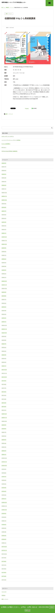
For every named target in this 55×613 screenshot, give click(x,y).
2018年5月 (4, 528)
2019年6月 (4, 480)
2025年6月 (4, 214)
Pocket (27, 108)
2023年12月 (4, 281)
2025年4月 (4, 222)
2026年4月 (4, 177)
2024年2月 (4, 273)
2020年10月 (4, 421)
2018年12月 (4, 502)
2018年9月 (4, 513)
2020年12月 (4, 413)
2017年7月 (4, 565)
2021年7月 (4, 388)
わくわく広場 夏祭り (6, 143)
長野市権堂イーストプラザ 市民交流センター (14, 2)
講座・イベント (9, 114)
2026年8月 (4, 163)
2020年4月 (4, 443)
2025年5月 (4, 218)
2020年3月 (4, 447)
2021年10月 (4, 377)
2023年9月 (4, 292)
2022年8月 (4, 340)
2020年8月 (4, 428)
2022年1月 (4, 365)
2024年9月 (4, 247)
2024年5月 (4, 262)
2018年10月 (4, 509)
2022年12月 (4, 325)
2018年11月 (4, 506)
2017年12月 (4, 546)
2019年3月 (4, 491)
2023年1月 (4, 321)
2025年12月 (4, 192)
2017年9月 (4, 557)
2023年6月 (4, 303)
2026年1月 (4, 188)
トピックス (4, 591)
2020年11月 (4, 417)
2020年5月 (4, 439)
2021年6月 (4, 391)
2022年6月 (4, 347)
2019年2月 (4, 495)
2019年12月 (4, 458)
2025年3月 (4, 225)
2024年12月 (4, 236)
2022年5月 (4, 351)
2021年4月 (4, 399)
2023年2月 (4, 318)
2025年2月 (4, 229)
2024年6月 (4, 259)
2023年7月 (4, 299)
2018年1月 (4, 542)
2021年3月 (4, 402)
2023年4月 (4, 310)
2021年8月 (4, 384)
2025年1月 (4, 233)
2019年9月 (4, 469)
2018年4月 (4, 531)
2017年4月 (4, 576)
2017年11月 (4, 550)
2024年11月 (4, 240)
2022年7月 (4, 343)
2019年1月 (4, 498)
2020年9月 (4, 424)
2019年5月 (4, 484)
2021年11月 (4, 373)
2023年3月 (4, 314)
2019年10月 (4, 465)
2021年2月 (4, 406)
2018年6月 (4, 524)
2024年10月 (4, 244)
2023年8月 (4, 295)
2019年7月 (4, 476)
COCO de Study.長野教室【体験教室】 (10, 151)
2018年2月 (4, 539)
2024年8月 (4, 251)
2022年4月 (4, 354)
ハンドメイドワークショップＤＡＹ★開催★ (11, 140)
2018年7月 (4, 520)
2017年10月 (4, 554)
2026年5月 (4, 174)
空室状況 (3, 595)
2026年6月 (4, 170)
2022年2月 (4, 362)
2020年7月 (4, 432)
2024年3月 (4, 270)
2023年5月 (4, 306)
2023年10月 (4, 288)
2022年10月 (4, 332)
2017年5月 (4, 572)
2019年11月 (4, 461)
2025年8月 (4, 207)
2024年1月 (4, 277)
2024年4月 (4, 266)
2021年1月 (4, 410)
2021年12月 (4, 369)
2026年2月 (4, 185)
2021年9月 (4, 380)
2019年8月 (4, 472)
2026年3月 (4, 181)
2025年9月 (4, 203)
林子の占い (4, 147)
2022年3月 (4, 358)
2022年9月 (4, 336)
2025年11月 (4, 196)
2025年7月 (4, 211)
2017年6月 (4, 568)
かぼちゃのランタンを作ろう (8, 136)
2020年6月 (4, 436)
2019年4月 (4, 487)
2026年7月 (4, 166)
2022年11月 (4, 329)
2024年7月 (4, 255)
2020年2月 (4, 450)
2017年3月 (4, 579)
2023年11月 (4, 284)
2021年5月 (4, 395)
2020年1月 (4, 454)
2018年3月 (4, 535)
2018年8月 (4, 517)
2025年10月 (4, 200)
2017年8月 (4, 561)
